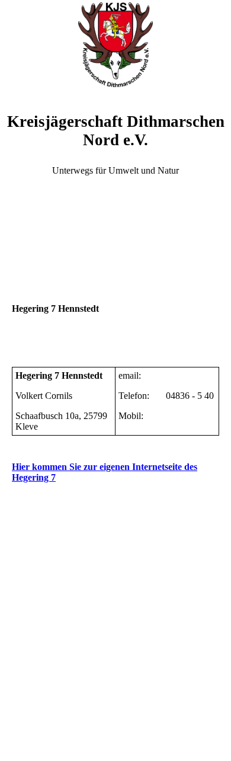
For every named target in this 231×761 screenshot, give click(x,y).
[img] (115, 44)
